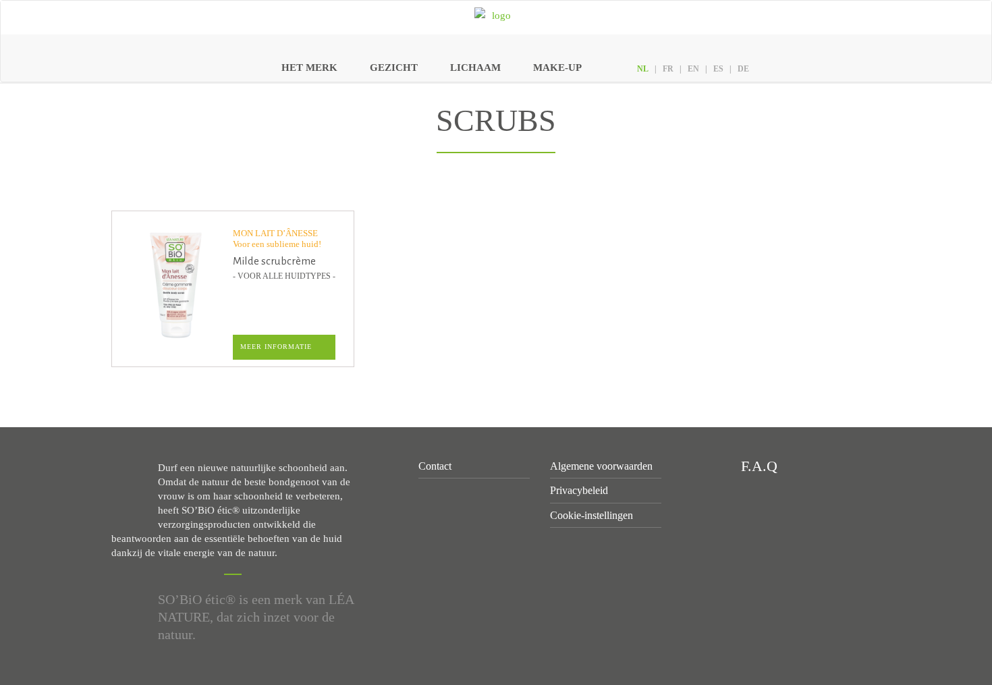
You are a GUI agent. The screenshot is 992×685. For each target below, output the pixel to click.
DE (743, 69)
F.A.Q (757, 466)
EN (693, 69)
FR (668, 69)
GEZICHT (394, 67)
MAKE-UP (557, 67)
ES (718, 69)
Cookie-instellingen (591, 515)
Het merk (309, 67)
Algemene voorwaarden (601, 466)
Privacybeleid (579, 490)
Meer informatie (276, 346)
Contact (434, 466)
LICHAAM (475, 67)
